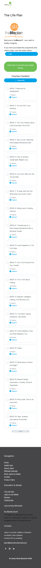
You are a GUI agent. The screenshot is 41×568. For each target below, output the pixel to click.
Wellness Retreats (11, 471)
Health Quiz (8, 465)
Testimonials (8, 500)
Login (10, 54)
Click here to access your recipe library (20, 66)
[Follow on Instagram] (9, 548)
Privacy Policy (9, 480)
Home (6, 462)
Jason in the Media (11, 494)
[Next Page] (28, 431)
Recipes (7, 497)
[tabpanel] (20, 47)
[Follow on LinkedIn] (13, 548)
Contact (7, 477)
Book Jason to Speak (12, 474)
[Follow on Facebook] (5, 548)
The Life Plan (9, 492)
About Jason (9, 468)
